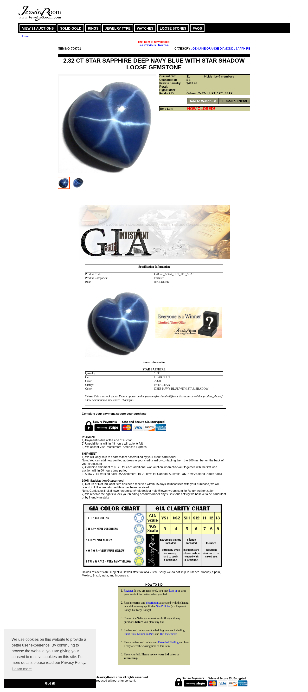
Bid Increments (168, 634)
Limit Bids (130, 634)
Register (128, 590)
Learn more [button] (22, 669)
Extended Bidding (168, 642)
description (152, 602)
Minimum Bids (145, 634)
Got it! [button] (50, 683)
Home (25, 36)
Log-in (173, 590)
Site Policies (163, 606)
